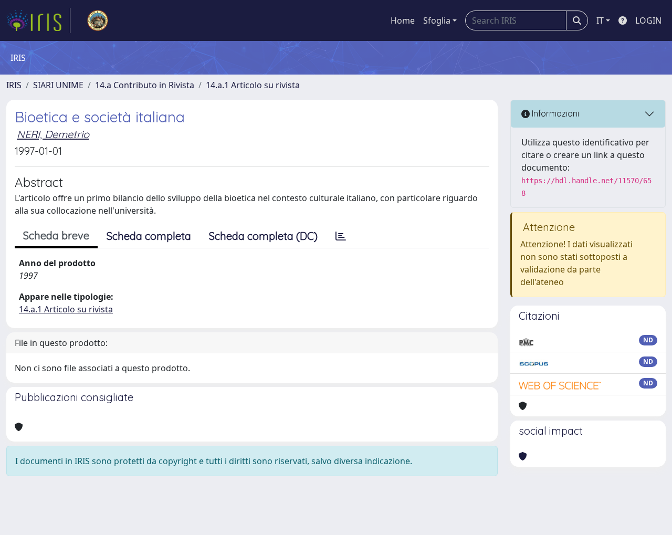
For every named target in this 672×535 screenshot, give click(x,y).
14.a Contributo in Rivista (144, 85)
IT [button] (600, 20)
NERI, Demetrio (53, 134)
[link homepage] (38, 20)
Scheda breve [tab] (56, 235)
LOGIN (648, 20)
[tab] (341, 236)
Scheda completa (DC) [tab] (263, 236)
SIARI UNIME (58, 85)
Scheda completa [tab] (149, 236)
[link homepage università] (98, 20)
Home (403, 20)
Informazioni (554, 113)
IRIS (14, 85)
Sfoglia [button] (436, 20)
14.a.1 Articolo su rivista (253, 85)
